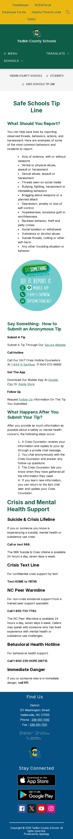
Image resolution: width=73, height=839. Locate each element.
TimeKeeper (20, 5)
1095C (31, 19)
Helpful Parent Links (46, 12)
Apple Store (26, 384)
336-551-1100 (40, 719)
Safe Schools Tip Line (40, 84)
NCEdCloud (43, 5)
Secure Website (55, 345)
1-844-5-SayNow (23, 364)
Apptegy (44, 833)
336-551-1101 (38, 724)
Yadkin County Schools (26, 75)
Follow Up (26, 399)
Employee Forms (14, 12)
